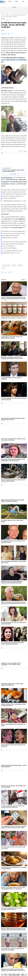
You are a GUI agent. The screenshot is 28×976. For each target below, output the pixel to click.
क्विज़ (23, 1)
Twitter (2, 84)
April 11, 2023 (22, 201)
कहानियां (16, 1)
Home (2, 15)
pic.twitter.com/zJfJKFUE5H (9, 198)
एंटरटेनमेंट (6, 15)
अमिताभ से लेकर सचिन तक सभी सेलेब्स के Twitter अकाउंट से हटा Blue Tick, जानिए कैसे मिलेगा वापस (13, 60)
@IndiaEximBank (6, 237)
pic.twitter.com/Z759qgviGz (9, 248)
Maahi (2, 30)
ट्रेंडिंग (9, 1)
